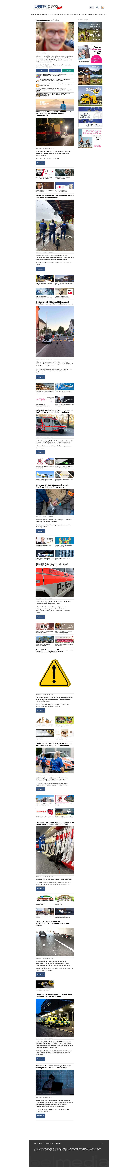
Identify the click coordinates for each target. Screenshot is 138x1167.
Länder (54, 14)
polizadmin (43, 53)
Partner (105, 14)
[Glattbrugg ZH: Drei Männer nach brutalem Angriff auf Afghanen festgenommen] (55, 502)
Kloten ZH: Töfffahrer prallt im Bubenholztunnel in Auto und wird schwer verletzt (53, 923)
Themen (58, 14)
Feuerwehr (83, 14)
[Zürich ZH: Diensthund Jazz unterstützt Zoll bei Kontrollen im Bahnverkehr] (55, 225)
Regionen (37, 14)
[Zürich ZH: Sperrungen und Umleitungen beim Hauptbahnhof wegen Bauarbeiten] (55, 673)
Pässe (75, 14)
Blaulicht (100, 14)
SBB (72, 14)
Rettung (88, 14)
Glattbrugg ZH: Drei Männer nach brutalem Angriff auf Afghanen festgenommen (53, 486)
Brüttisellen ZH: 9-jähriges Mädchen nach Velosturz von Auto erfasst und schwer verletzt (54, 303)
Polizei (78, 14)
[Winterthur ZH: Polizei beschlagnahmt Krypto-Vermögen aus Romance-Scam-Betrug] (55, 1082)
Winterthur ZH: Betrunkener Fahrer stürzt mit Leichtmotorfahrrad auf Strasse (54, 995)
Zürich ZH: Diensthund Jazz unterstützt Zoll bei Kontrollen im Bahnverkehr (55, 197)
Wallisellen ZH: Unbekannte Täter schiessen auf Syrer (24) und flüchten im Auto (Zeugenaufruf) (53, 113)
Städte (47, 14)
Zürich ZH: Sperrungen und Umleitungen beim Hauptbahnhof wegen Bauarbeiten (54, 651)
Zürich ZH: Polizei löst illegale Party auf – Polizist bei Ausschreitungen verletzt (52, 565)
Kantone (42, 14)
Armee (92, 14)
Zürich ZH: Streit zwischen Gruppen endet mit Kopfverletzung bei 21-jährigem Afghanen (54, 411)
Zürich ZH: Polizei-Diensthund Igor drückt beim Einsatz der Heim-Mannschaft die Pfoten (55, 823)
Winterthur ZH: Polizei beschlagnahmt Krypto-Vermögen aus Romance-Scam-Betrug (54, 1067)
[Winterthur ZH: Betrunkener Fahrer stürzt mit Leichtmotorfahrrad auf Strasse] (55, 1018)
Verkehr (69, 14)
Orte (50, 14)
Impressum (38, 1143)
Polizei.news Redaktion (48, 148)
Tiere (96, 14)
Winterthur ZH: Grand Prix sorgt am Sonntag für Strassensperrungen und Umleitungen (54, 744)
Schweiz (33, 14)
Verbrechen (63, 14)
